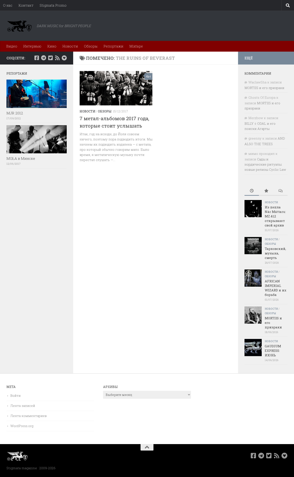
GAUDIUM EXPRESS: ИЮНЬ (273, 350)
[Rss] (57, 57)
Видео (11, 46)
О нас (7, 5)
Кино (51, 46)
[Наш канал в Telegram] (43, 57)
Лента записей (22, 405)
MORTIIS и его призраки (264, 88)
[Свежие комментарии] (280, 191)
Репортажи (113, 46)
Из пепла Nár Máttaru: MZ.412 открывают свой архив (275, 216)
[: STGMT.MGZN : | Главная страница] (19, 25)
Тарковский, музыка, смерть (275, 253)
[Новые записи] (251, 191)
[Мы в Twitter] (50, 57)
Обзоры (90, 46)
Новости (70, 46)
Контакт (26, 5)
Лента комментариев (28, 416)
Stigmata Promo (53, 5)
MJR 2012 (14, 113)
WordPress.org (21, 426)
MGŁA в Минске (20, 158)
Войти (15, 395)
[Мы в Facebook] (36, 57)
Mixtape (136, 46)
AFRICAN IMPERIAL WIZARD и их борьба (275, 288)
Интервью (32, 46)
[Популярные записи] (266, 191)
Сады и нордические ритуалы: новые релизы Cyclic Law (265, 164)
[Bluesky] (64, 57)
